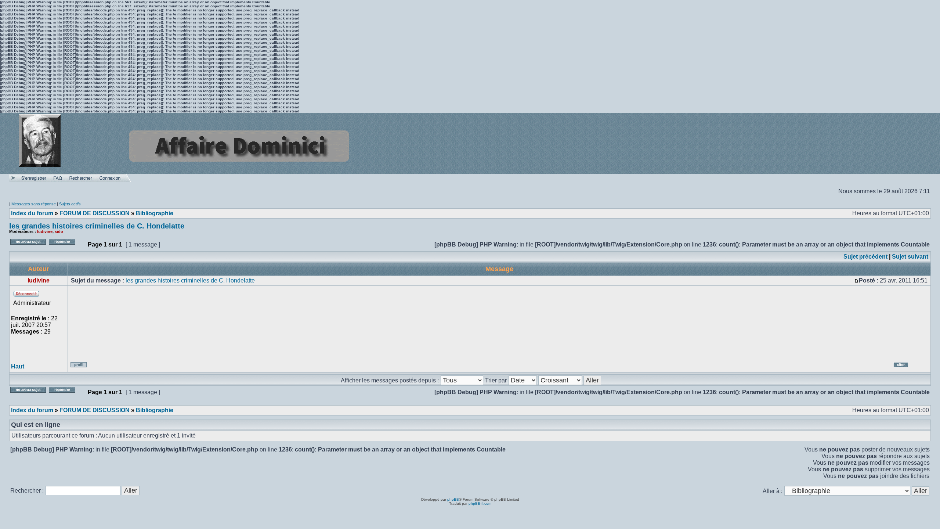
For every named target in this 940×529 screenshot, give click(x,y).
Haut (17, 366)
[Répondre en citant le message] (909, 367)
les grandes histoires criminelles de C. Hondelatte (96, 226)
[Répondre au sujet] (66, 247)
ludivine (45, 231)
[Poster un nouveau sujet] (28, 247)
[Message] (856, 280)
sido (59, 231)
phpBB (453, 499)
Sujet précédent (865, 256)
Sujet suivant (910, 256)
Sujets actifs (70, 204)
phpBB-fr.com (480, 503)
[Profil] (83, 367)
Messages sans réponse (33, 204)
